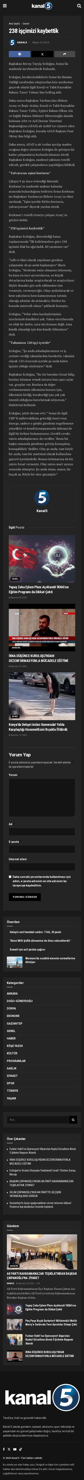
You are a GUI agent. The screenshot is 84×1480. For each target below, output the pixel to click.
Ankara (16, 648)
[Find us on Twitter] (9, 1449)
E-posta (15, 842)
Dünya (11, 1008)
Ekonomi (13, 1015)
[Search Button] (79, 6)
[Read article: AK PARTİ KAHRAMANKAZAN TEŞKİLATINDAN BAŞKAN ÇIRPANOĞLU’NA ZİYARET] (42, 1252)
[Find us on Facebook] (4, 1449)
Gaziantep (14, 1023)
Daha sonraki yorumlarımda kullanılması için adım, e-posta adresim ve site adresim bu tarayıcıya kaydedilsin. (42, 881)
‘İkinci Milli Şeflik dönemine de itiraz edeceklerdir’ (40, 940)
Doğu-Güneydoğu (20, 1001)
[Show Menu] (5, 6)
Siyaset (12, 1075)
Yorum (14, 775)
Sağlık (11, 1068)
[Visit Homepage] (42, 6)
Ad (12, 824)
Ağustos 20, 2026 (19, 598)
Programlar (16, 1061)
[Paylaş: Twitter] (42, 54)
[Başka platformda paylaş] (64, 54)
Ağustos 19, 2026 (19, 666)
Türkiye (12, 1090)
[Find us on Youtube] (14, 1449)
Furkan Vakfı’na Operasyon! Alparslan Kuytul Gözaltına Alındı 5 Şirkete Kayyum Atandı (49, 1339)
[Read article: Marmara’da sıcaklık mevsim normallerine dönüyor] (14, 962)
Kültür (12, 1053)
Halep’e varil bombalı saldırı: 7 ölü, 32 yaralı (35, 932)
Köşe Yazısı (15, 1045)
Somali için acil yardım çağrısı (27, 949)
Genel (26, 23)
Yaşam (11, 1098)
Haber (11, 1038)
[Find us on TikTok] (20, 1449)
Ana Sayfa (14, 23)
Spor (10, 1083)
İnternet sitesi (18, 859)
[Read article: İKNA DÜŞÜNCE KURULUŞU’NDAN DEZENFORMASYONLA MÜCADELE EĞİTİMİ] (42, 627)
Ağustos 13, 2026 (19, 735)
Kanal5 (22, 42)
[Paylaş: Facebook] (19, 54)
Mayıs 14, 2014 (40, 42)
